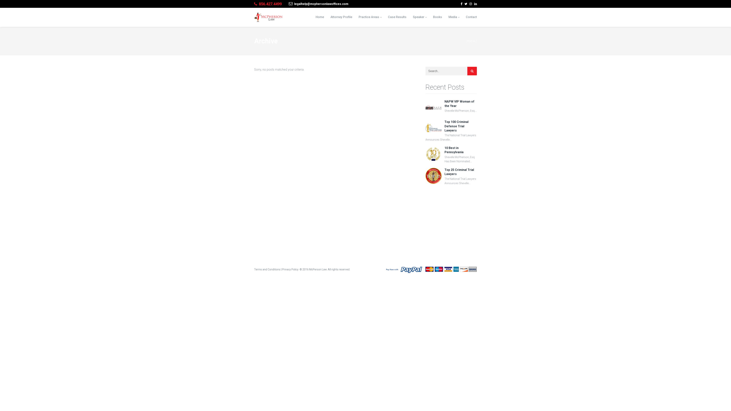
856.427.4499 (270, 4)
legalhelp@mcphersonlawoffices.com (320, 4)
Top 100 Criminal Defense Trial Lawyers (456, 126)
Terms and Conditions (267, 269)
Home (471, 41)
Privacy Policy (290, 269)
